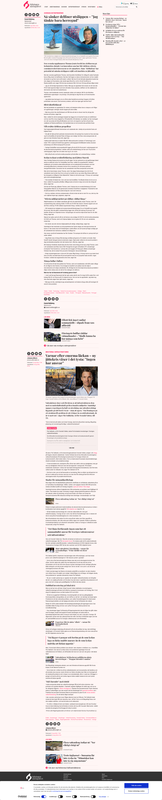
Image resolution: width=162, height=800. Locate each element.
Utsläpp (80, 291)
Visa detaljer (102, 796)
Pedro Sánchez (50, 719)
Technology (56, 291)
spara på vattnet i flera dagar (81, 487)
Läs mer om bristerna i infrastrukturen (64, 768)
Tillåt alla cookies (136, 785)
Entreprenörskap (74, 6)
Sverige (94, 719)
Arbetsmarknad (55, 6)
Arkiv (103, 777)
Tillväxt (57, 719)
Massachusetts (86, 293)
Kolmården (47, 294)
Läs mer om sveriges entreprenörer (61, 345)
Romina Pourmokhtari (77, 719)
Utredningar (61, 717)
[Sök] (136, 6)
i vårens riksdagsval (65, 688)
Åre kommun (87, 719)
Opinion (83, 6)
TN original (78, 293)
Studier (72, 293)
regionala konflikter (87, 690)
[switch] (60, 796)
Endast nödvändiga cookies (136, 791)
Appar (103, 774)
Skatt (84, 291)
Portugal (94, 293)
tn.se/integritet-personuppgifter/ (61, 791)
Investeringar (53, 717)
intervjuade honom (67, 541)
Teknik (46, 291)
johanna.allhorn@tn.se (33, 360)
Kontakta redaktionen (107, 779)
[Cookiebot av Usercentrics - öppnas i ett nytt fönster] (22, 796)
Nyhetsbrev (91, 6)
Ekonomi (64, 6)
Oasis (67, 293)
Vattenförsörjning (71, 717)
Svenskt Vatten (81, 717)
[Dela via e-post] (37, 14)
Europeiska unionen (49, 293)
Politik (50, 291)
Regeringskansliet (65, 719)
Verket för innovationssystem (69, 291)
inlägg (95, 453)
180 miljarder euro (71, 509)
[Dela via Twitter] (30, 14)
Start (46, 6)
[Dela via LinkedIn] (33, 14)
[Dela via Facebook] (26, 14)
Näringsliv (66, 776)
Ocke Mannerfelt (60, 293)
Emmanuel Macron (91, 717)
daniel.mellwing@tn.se (31, 23)
